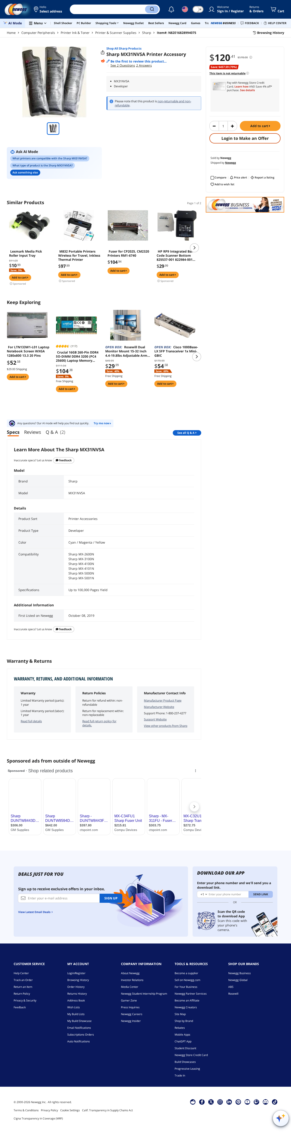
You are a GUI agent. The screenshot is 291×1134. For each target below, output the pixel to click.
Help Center (21, 973)
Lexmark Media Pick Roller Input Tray (25, 253)
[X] (211, 1102)
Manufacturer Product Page (162, 700)
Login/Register (76, 973)
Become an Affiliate (187, 1000)
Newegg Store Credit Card (191, 1055)
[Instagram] (220, 1102)
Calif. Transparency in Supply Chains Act (107, 1110)
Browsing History (78, 980)
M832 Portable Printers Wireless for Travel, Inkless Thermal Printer (79, 255)
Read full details (31, 721)
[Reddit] (103, 61)
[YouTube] (247, 1102)
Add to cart (259, 126)
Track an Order (23, 980)
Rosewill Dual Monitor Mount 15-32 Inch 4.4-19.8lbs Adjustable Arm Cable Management (126, 351)
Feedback (65, 460)
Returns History (77, 994)
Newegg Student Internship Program (144, 994)
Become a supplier (186, 973)
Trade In (180, 1075)
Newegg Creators (186, 1007)
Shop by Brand (184, 1021)
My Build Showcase (79, 1021)
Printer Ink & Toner (75, 32)
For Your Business (186, 987)
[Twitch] (256, 1102)
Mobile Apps (182, 1034)
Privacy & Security (25, 1000)
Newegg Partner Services (191, 994)
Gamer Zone (129, 1000)
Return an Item (23, 987)
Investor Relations (132, 980)
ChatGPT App (183, 1041)
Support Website (155, 719)
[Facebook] (202, 1102)
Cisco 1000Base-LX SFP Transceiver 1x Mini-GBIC (176, 351)
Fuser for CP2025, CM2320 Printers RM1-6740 (128, 253)
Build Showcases (185, 1062)
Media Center (129, 987)
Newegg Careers (131, 1014)
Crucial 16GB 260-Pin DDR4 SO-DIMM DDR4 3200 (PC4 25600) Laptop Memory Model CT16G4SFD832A (77, 356)
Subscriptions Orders (80, 1034)
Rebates (180, 1028)
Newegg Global (238, 980)
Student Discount (185, 1048)
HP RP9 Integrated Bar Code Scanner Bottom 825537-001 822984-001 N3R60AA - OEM (175, 255)
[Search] (152, 9)
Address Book (76, 1000)
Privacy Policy (49, 1110)
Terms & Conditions (26, 1110)
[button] (48, 9)
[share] (102, 52)
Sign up (111, 898)
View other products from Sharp (165, 726)
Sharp (146, 32)
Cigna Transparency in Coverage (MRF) (38, 1118)
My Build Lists (76, 1014)
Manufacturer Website (159, 707)
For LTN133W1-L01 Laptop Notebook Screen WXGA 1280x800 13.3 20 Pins (28, 351)
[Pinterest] (238, 1102)
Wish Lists (73, 1007)
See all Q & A (185, 433)
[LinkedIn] (229, 1102)
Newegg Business (239, 973)
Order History (76, 987)
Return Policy (22, 994)
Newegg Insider (131, 1021)
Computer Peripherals (38, 32)
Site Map (180, 1014)
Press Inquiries (130, 1007)
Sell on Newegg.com (187, 980)
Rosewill (233, 994)
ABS (230, 987)
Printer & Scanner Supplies (115, 32)
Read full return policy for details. (99, 723)
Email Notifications (79, 1028)
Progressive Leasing (187, 1069)
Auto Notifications (78, 1041)
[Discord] (265, 1102)
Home (11, 32)
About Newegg (130, 973)
